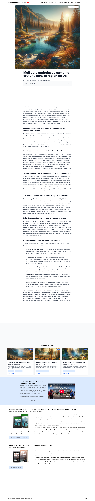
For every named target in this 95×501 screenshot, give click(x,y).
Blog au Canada (43, 2)
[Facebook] (35, 401)
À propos (51, 2)
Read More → (11, 373)
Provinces (66, 2)
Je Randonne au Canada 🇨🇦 (18, 2)
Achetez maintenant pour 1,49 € (19, 437)
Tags (72, 2)
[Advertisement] (47, 95)
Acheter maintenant (16, 467)
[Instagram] (32, 401)
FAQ (56, 2)
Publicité (60, 2)
